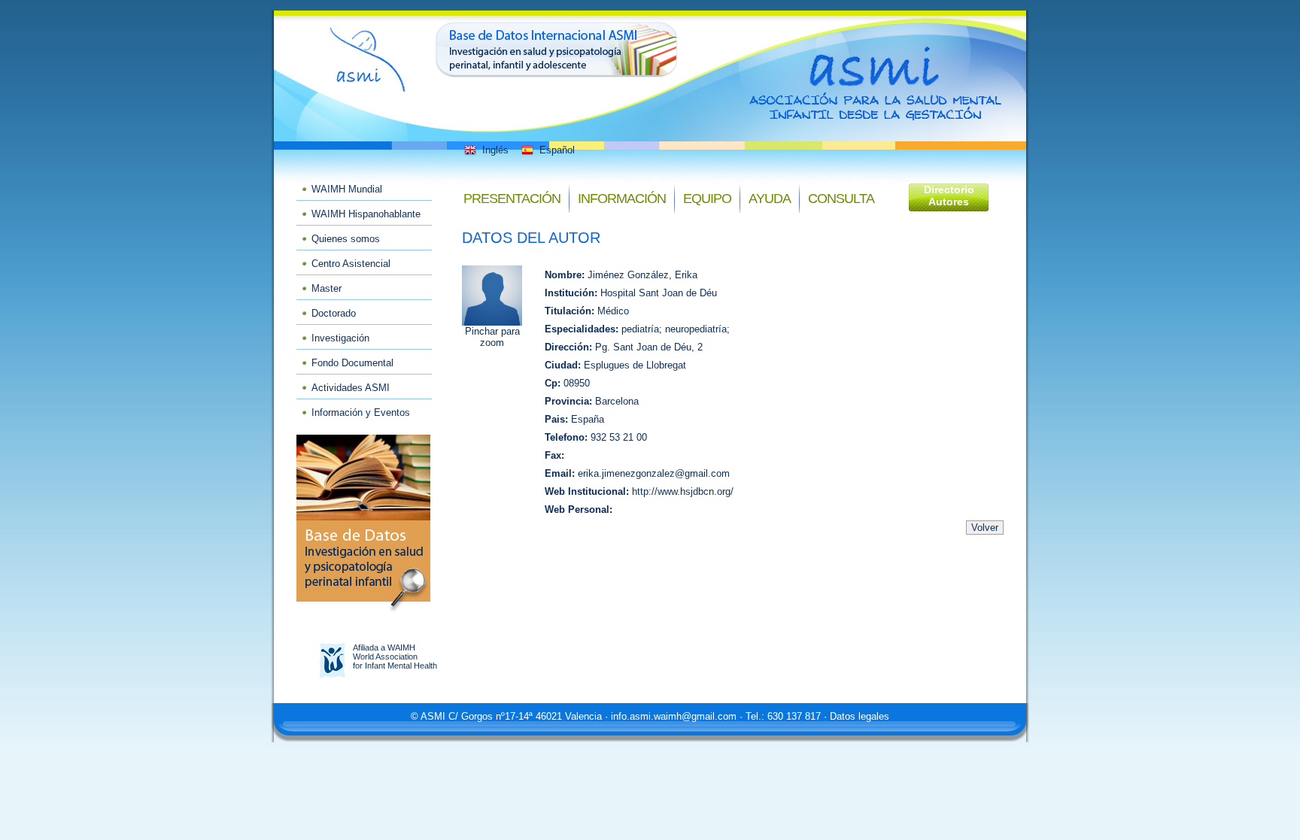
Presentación (511, 198)
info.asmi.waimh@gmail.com (674, 716)
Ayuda (770, 198)
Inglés (495, 150)
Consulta (841, 198)
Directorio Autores (949, 195)
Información (622, 198)
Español (557, 150)
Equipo (707, 198)
